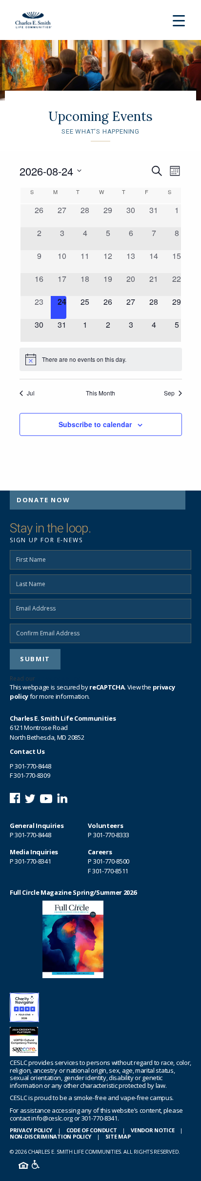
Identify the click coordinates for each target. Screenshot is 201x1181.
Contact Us (27, 751)
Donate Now (43, 499)
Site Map (118, 1136)
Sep (169, 393)
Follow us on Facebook (15, 798)
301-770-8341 (33, 861)
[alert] (101, 359)
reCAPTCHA (106, 687)
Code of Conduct (91, 1130)
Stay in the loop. (50, 528)
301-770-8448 (33, 766)
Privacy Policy (31, 1130)
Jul (31, 393)
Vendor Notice (152, 1130)
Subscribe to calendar (95, 424)
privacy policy (58, 678)
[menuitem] (97, 500)
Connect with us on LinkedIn (62, 798)
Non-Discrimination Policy (50, 1136)
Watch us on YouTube (46, 798)
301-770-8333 (111, 834)
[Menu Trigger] (179, 20)
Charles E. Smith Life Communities (37, 20)
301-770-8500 (111, 861)
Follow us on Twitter (30, 798)
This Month (100, 393)
